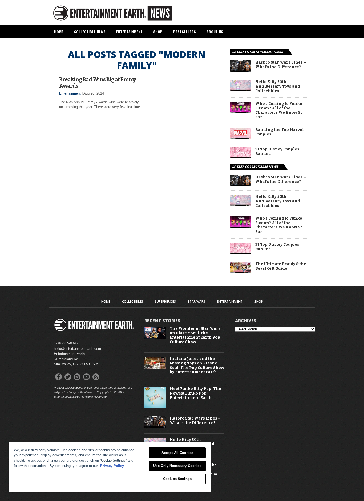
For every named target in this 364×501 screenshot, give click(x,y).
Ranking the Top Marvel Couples (279, 132)
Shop (158, 31)
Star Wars (196, 301)
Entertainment (129, 31)
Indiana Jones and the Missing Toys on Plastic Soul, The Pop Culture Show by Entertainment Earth (197, 365)
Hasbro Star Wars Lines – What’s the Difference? (280, 64)
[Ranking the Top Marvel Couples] (240, 137)
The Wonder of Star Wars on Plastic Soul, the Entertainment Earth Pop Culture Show (195, 335)
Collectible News (90, 31)
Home (58, 31)
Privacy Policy (112, 466)
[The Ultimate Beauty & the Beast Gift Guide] (240, 271)
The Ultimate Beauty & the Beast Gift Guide (280, 266)
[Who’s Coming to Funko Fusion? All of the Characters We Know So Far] (240, 111)
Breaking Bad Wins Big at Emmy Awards (97, 82)
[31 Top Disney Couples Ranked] (240, 157)
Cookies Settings (177, 479)
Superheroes (165, 301)
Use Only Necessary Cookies (177, 466)
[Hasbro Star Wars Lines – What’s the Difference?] (240, 70)
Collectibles (132, 301)
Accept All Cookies (177, 453)
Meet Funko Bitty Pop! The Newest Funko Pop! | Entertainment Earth (195, 393)
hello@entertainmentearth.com (77, 349)
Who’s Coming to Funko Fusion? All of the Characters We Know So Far (279, 110)
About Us (215, 31)
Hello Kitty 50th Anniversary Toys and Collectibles (277, 86)
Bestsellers (184, 31)
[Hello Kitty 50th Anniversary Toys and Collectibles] (240, 90)
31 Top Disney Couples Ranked (277, 151)
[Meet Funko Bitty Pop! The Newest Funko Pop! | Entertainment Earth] (155, 407)
